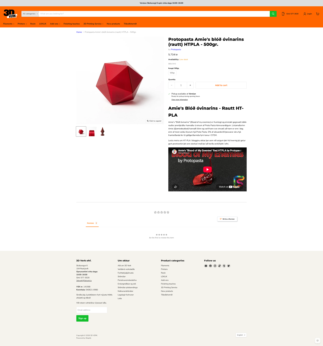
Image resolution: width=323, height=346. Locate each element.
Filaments (8, 23)
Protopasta (176, 49)
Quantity (171, 80)
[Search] (273, 14)
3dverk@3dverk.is (84, 280)
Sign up (82, 318)
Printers (21, 23)
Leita (120, 298)
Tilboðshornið (130, 23)
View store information (179, 100)
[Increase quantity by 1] (190, 85)
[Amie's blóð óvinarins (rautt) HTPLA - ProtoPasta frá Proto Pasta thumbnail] (81, 131)
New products (113, 23)
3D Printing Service (93, 23)
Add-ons (54, 23)
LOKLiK (42, 23)
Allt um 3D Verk (124, 265)
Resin (32, 23)
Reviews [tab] (90, 223)
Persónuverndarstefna (127, 280)
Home (79, 32)
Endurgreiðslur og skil (127, 284)
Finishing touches (72, 23)
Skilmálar (122, 276)
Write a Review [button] (229, 219)
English (240, 335)
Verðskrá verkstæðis (126, 269)
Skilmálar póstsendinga (128, 287)
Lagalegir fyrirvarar (126, 294)
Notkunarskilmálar (125, 291)
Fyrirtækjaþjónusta (125, 273)
